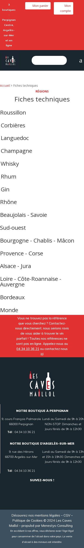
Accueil (5, 85)
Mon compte (65, 8)
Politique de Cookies (27, 520)
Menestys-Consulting (58, 526)
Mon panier (40, 6)
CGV (67, 515)
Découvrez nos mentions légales (35, 515)
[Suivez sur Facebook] (37, 487)
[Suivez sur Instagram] (47, 487)
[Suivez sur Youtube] (42, 497)
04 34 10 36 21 (27, 349)
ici (42, 354)
